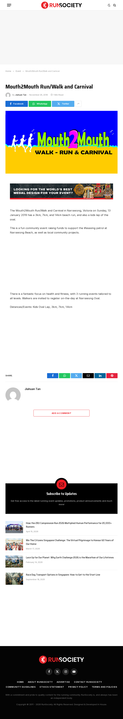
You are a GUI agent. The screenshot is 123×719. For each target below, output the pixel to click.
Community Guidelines (21, 687)
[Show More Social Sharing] (78, 104)
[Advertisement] (61, 37)
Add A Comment (61, 413)
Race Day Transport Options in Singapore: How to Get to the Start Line (63, 575)
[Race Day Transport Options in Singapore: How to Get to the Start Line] (14, 579)
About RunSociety (40, 682)
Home (20, 682)
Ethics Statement (52, 687)
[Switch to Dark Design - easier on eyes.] (109, 5)
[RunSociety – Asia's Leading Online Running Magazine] (61, 5)
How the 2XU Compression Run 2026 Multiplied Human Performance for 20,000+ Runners (69, 525)
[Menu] (9, 5)
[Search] (114, 5)
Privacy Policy (78, 687)
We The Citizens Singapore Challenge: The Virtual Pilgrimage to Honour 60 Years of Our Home (70, 542)
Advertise (63, 682)
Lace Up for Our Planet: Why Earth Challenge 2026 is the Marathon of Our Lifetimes (70, 557)
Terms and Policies (104, 687)
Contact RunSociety (88, 682)
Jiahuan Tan (20, 95)
